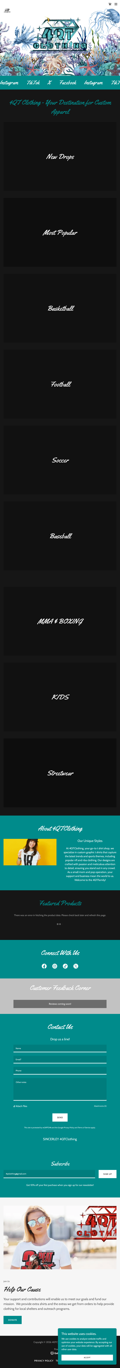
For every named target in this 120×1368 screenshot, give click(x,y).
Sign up (107, 1174)
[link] (7, 4)
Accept (87, 1357)
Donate (12, 1320)
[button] (116, 4)
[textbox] (59, 1048)
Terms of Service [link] (84, 1127)
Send (60, 1117)
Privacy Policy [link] (69, 1127)
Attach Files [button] (21, 1106)
